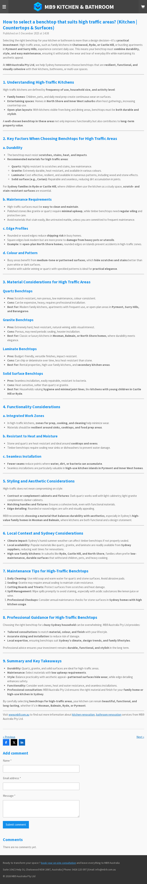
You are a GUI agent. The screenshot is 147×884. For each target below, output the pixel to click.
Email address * (12, 778)
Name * (7, 760)
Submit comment (16, 824)
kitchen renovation (83, 714)
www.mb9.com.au (19, 714)
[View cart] (143, 6)
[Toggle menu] (4, 6)
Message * (9, 796)
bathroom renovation (108, 714)
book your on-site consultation (58, 863)
